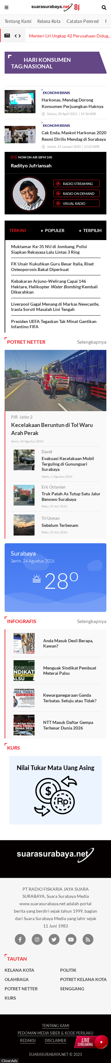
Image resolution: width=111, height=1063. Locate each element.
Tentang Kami (18, 21)
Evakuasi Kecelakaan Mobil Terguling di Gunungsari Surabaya (68, 464)
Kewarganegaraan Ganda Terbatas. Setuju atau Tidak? (70, 697)
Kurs (10, 998)
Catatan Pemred (83, 21)
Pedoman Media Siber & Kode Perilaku (55, 1033)
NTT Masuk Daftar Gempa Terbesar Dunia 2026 (68, 725)
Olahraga (17, 979)
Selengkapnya (91, 342)
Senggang (72, 988)
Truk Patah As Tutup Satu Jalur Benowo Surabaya (71, 496)
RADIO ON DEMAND (78, 194)
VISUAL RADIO (74, 203)
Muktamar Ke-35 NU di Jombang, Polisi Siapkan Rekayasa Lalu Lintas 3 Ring (49, 249)
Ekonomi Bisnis (56, 93)
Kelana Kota (48, 21)
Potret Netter (21, 988)
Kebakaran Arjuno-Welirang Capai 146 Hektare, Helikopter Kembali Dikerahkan (54, 286)
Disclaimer (55, 1040)
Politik (68, 970)
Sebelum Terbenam (60, 525)
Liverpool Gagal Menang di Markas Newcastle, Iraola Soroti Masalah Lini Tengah (55, 306)
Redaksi (27, 1040)
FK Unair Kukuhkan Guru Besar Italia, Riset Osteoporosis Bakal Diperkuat (52, 266)
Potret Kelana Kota (83, 979)
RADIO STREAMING (78, 184)
